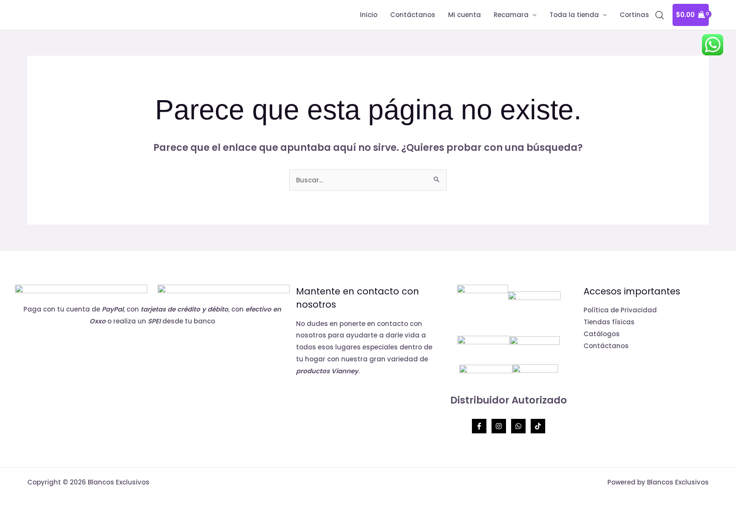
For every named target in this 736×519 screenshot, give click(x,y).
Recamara (511, 14)
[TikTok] (538, 426)
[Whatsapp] (518, 426)
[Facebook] (479, 426)
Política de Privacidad (620, 310)
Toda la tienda (574, 14)
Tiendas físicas (609, 321)
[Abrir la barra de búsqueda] (660, 15)
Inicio (368, 14)
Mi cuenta (464, 14)
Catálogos (602, 333)
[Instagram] (499, 426)
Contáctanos (412, 14)
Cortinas (634, 14)
